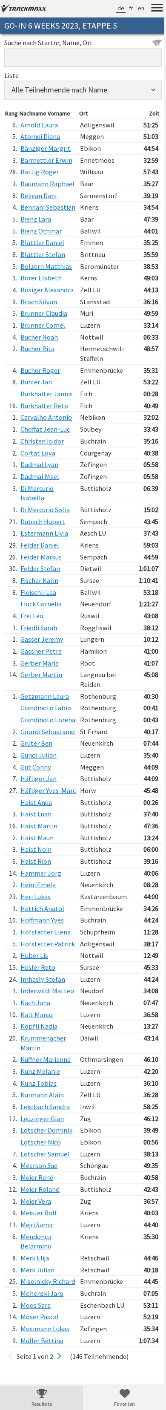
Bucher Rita (37, 368)
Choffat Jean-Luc (45, 448)
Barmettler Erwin (46, 160)
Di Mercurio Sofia (45, 529)
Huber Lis (34, 1013)
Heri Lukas (35, 944)
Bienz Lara (35, 238)
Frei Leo (31, 635)
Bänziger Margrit (45, 148)
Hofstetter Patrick (36, 997)
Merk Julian (37, 1337)
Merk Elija (34, 1325)
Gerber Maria (39, 682)
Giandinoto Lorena (37, 744)
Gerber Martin (41, 694)
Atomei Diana (40, 136)
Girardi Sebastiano (37, 765)
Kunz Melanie (40, 1139)
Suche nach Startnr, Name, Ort (48, 42)
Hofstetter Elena (45, 980)
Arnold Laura (39, 125)
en (135, 8)
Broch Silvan (38, 321)
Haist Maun (37, 886)
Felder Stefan (40, 588)
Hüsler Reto (37, 1025)
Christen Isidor (42, 460)
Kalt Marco (36, 1082)
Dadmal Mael (39, 495)
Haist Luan (36, 862)
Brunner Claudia (43, 333)
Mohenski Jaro (41, 1370)
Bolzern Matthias (46, 285)
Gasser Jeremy (41, 659)
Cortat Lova (37, 472)
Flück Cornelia (41, 623)
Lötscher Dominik (46, 1198)
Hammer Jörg (40, 921)
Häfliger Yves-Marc (40, 834)
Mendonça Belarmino (36, 1309)
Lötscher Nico (40, 1209)
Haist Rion (35, 909)
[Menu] (150, 9)
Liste (11, 75)
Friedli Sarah (38, 647)
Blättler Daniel (42, 262)
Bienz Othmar (41, 250)
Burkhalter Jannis (46, 413)
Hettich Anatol (42, 956)
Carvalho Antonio (46, 437)
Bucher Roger (40, 389)
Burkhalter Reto (44, 425)
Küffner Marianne (45, 1127)
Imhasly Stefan (42, 1037)
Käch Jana (35, 1070)
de (114, 8)
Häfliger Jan (38, 817)
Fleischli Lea (38, 611)
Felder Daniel (39, 564)
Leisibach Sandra (45, 1174)
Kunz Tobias (38, 1150)
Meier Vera (35, 1268)
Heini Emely (38, 933)
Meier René (36, 1245)
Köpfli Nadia (38, 1094)
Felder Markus (41, 576)
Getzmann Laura (44, 715)
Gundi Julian (38, 794)
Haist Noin (36, 898)
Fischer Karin (39, 599)
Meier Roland (40, 1257)
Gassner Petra (41, 670)
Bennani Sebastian (35, 222)
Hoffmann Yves (42, 968)
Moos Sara (35, 1382)
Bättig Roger (39, 171)
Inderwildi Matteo (35, 1053)
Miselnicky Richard (36, 1354)
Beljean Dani (38, 205)
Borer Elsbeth (41, 297)
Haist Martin (38, 874)
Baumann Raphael (34, 188)
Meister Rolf (38, 1280)
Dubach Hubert (42, 540)
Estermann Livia (44, 552)
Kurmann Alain (42, 1162)
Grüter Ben (36, 782)
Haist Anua (36, 850)
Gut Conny (35, 805)
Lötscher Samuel (44, 1221)
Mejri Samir (36, 1292)
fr (125, 8)
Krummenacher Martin (43, 1110)
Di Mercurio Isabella (37, 512)
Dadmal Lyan (39, 484)
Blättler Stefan (42, 273)
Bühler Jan (36, 401)
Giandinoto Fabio (45, 727)
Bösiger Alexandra (47, 309)
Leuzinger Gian (42, 1186)
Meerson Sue (38, 1233)
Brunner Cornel (42, 344)
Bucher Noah (39, 356)
